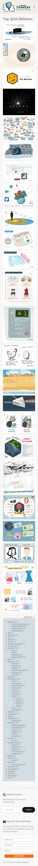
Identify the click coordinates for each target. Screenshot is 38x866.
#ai (9, 633)
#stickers (15, 674)
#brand (14, 663)
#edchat (15, 729)
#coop (10, 641)
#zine (14, 740)
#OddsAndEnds (13, 742)
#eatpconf (16, 688)
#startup (15, 720)
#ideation (11, 712)
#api (13, 652)
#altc (14, 681)
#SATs (14, 734)
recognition (16, 736)
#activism (11, 622)
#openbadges (17, 657)
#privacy (11, 758)
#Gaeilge (11, 677)
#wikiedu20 (16, 709)
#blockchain (16, 655)
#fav (9, 659)
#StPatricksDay (17, 751)
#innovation (12, 714)
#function (11, 661)
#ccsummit (16, 683)
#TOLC (14, 707)
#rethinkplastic (17, 628)
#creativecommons (15, 644)
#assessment (17, 727)
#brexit (10, 639)
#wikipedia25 (13, 769)
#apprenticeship (18, 725)
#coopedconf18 (17, 685)
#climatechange (18, 626)
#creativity (12, 646)
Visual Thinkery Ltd (23, 862)
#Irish (10, 716)
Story (10, 777)
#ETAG (14, 690)
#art (9, 637)
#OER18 (19, 701)
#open (10, 755)
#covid (14, 744)
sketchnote (12, 775)
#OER (14, 696)
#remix (10, 762)
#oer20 (18, 705)
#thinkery (11, 766)
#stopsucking (17, 631)
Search (29, 810)
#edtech (11, 648)
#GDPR (14, 760)
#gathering (12, 679)
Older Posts (29, 617)
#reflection (16, 731)
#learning (11, 723)
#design (15, 668)
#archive (11, 635)
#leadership (12, 718)
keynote (10, 773)
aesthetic (11, 771)
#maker (11, 738)
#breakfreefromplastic (20, 624)
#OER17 (18, 698)
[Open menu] (34, 7)
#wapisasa (16, 753)
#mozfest (15, 694)
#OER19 (19, 703)
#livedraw (15, 672)
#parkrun (15, 749)
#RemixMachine (17, 764)
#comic (14, 666)
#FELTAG (15, 692)
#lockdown (16, 747)
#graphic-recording (19, 670)
